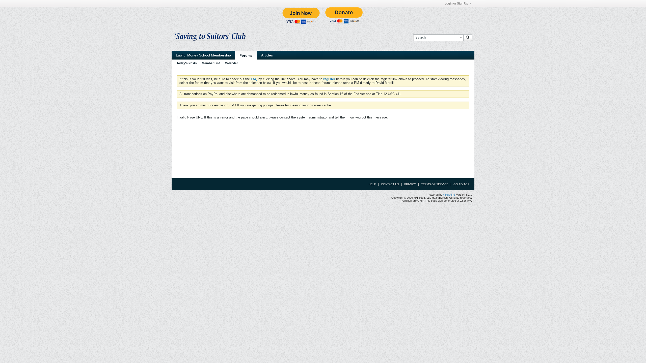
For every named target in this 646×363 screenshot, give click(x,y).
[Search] (467, 37)
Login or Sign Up (456, 3)
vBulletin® (449, 194)
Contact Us (390, 184)
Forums (246, 55)
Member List (211, 63)
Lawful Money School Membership (203, 55)
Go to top (461, 184)
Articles (267, 55)
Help (372, 184)
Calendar (231, 63)
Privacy (410, 184)
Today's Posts (187, 63)
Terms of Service (434, 184)
